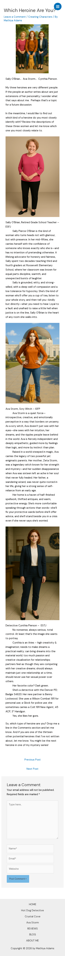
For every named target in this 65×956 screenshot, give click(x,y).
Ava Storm (32, 922)
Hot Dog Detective (32, 910)
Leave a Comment (15, 17)
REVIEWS (32, 928)
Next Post (32, 769)
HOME (32, 904)
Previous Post (32, 759)
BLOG (32, 934)
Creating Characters (40, 17)
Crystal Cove (32, 916)
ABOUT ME (32, 940)
